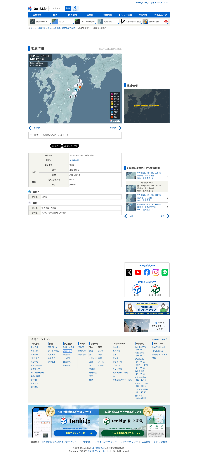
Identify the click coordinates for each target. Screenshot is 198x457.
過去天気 (51, 358)
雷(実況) (51, 362)
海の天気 (116, 351)
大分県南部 (74, 160)
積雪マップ (35, 369)
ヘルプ (167, 2)
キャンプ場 (117, 369)
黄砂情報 (34, 387)
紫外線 (92, 369)
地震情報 (68, 351)
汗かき (101, 351)
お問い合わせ (160, 442)
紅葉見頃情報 (141, 378)
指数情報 (108, 15)
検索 (68, 8)
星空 (91, 362)
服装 (91, 354)
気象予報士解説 (158, 347)
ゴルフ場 (116, 365)
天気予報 (37, 15)
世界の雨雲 (35, 376)
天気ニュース (160, 15)
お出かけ (93, 358)
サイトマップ (156, 2)
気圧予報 (34, 354)
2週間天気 (35, 358)
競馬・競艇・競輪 (120, 372)
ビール (101, 365)
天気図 (90, 15)
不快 (100, 354)
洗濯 (91, 351)
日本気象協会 (48, 442)
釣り (115, 376)
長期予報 (34, 362)
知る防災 (67, 365)
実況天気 (51, 354)
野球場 (115, 358)
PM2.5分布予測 (37, 372)
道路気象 (34, 383)
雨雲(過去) (52, 347)
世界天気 (34, 351)
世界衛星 (82, 354)
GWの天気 (140, 360)
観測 (55, 15)
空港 (115, 354)
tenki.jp (37, 9)
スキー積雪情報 (141, 390)
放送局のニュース (159, 354)
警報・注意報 (68, 347)
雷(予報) (34, 380)
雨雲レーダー (36, 365)
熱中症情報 (140, 372)
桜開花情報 (140, 354)
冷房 (100, 358)
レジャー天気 (125, 15)
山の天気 (116, 347)
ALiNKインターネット (66, 442)
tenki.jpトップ (142, 2)
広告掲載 (146, 442)
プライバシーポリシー (106, 442)
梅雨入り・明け (141, 366)
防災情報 (72, 15)
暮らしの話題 (158, 351)
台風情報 (67, 362)
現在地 (75, 10)
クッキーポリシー (129, 442)
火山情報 (67, 358)
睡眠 (91, 380)
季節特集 (143, 15)
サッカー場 (117, 362)
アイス (101, 362)
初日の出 (140, 397)
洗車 (91, 376)
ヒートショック (141, 384)
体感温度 (93, 372)
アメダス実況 (53, 351)
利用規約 (87, 442)
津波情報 (67, 354)
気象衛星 (82, 351)
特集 (154, 358)
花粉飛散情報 (140, 348)
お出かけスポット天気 (122, 380)
